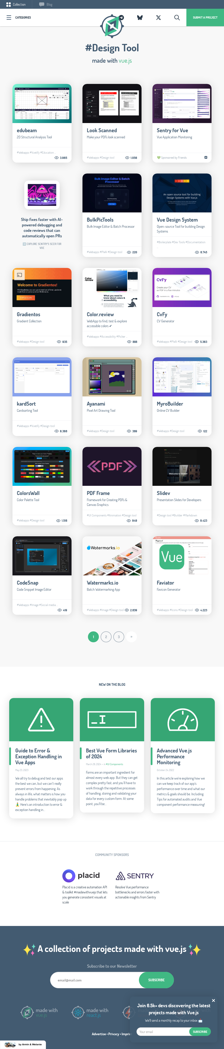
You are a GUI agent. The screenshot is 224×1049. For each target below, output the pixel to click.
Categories (23, 17)
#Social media (47, 604)
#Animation (114, 515)
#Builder (177, 515)
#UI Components (97, 515)
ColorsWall (28, 493)
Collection (19, 4)
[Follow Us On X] (158, 17)
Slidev (163, 493)
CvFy (162, 314)
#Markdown (190, 515)
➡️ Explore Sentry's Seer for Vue (42, 246)
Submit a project (205, 17)
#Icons (174, 609)
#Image (34, 604)
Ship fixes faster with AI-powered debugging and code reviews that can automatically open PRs (42, 227)
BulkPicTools (100, 219)
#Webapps (23, 152)
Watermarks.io (102, 582)
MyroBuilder (170, 403)
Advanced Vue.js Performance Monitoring (174, 756)
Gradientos (28, 314)
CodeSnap (27, 582)
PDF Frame (98, 493)
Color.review (100, 314)
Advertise (99, 1034)
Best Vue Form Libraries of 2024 (111, 753)
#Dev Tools (178, 242)
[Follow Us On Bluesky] (140, 17)
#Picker (120, 336)
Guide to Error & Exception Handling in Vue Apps (38, 756)
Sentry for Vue (172, 130)
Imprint (127, 1034)
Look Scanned (102, 130)
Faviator (165, 582)
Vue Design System (177, 219)
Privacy (113, 1034)
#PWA (103, 252)
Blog (49, 4)
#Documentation (195, 242)
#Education (47, 152)
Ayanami (96, 403)
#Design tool (107, 157)
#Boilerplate (164, 242)
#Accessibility (108, 336)
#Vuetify (35, 152)
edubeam (27, 130)
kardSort (26, 403)
